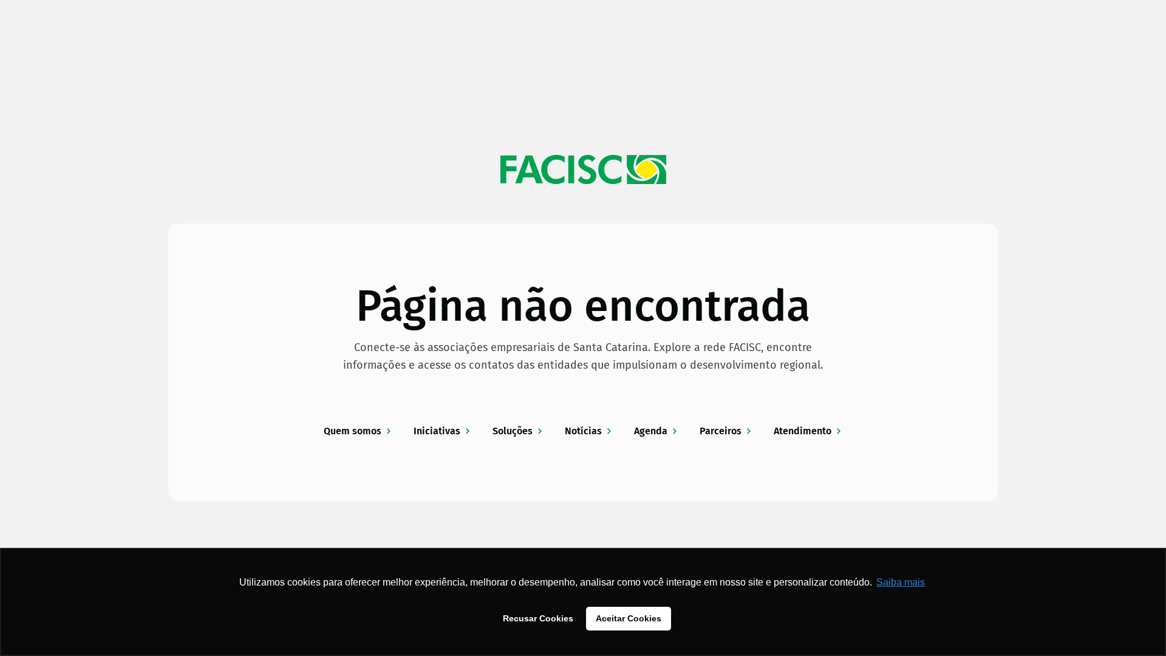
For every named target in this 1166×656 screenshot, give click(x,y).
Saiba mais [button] (900, 582)
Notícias (583, 431)
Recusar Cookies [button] (538, 618)
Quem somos (352, 431)
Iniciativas (437, 431)
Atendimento (802, 431)
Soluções (513, 431)
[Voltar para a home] (583, 169)
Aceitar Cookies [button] (628, 618)
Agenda (650, 431)
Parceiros (721, 431)
